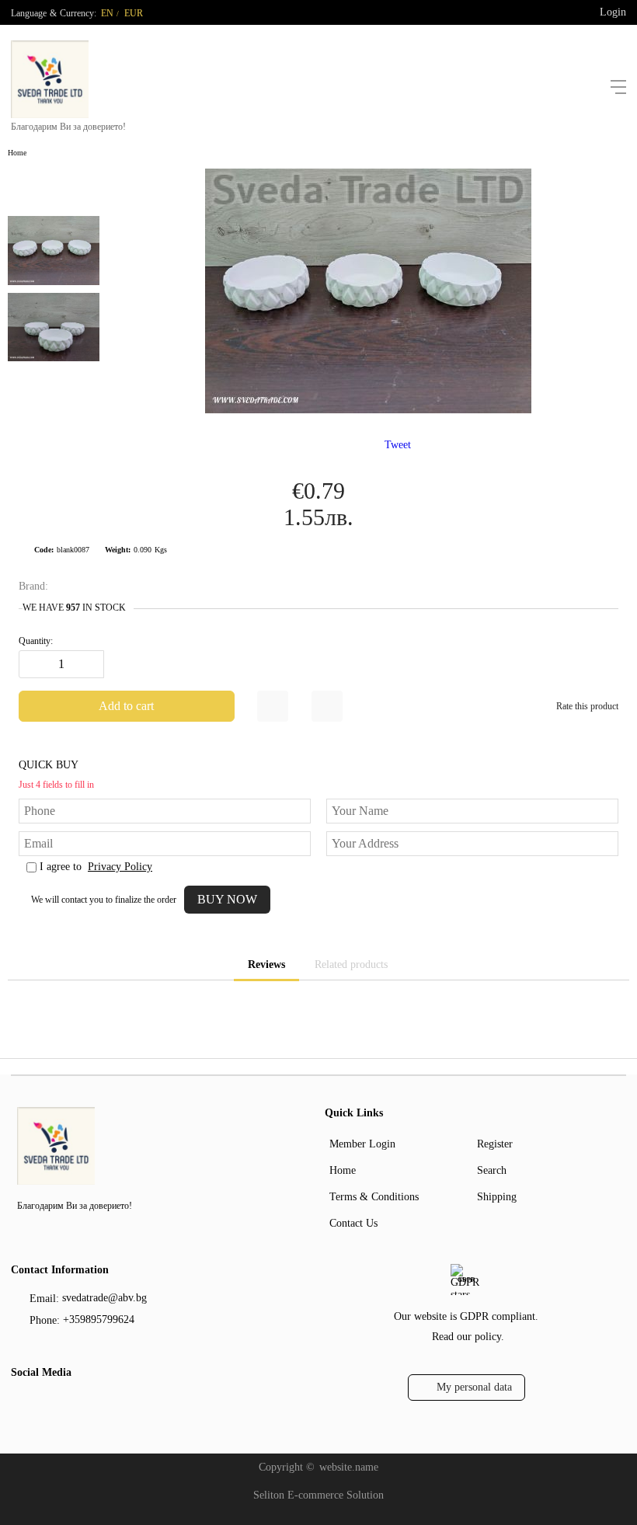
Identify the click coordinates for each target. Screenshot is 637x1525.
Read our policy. (468, 1336)
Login (613, 12)
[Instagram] (46, 1404)
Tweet (398, 445)
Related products (351, 964)
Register (495, 1144)
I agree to (96, 866)
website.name (348, 1467)
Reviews (266, 964)
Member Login (362, 1144)
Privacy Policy (120, 866)
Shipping (497, 1197)
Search (491, 1170)
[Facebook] (21, 1404)
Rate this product (587, 706)
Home (17, 152)
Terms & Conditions (374, 1197)
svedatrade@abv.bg (104, 1298)
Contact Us (353, 1223)
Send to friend (327, 706)
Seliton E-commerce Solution (318, 1495)
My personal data (474, 1387)
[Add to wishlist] (272, 706)
